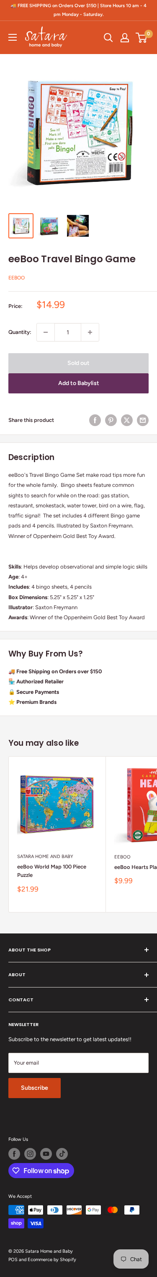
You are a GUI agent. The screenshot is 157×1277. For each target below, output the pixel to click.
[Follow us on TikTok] (62, 1154)
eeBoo (16, 278)
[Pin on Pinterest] (111, 420)
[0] (141, 38)
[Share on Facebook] (95, 420)
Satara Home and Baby (45, 856)
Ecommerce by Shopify (52, 1259)
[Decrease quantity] (45, 332)
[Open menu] (12, 37)
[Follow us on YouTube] (46, 1154)
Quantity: (19, 332)
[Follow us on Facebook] (14, 1154)
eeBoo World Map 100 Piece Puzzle (51, 870)
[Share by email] (143, 420)
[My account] (125, 37)
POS (13, 1259)
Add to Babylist (78, 383)
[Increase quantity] (90, 332)
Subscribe (34, 1087)
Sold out (78, 363)
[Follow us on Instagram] (30, 1154)
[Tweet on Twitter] (127, 420)
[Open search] (108, 37)
